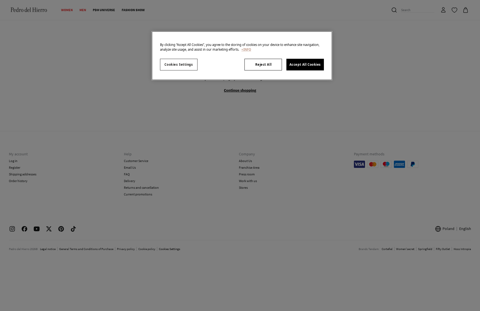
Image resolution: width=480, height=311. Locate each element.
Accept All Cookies (305, 64)
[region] (242, 55)
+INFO (246, 49)
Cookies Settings (178, 64)
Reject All (263, 64)
